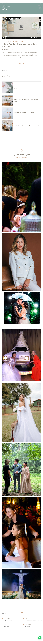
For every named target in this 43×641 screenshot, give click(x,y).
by (12, 49)
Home (3, 6)
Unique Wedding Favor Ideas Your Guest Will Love (20, 45)
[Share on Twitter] (21, 61)
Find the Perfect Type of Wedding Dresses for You (27, 126)
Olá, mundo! (5, 80)
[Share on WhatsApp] (23, 61)
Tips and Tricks (14, 41)
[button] (39, 637)
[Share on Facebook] (19, 61)
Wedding (21, 41)
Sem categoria (5, 41)
